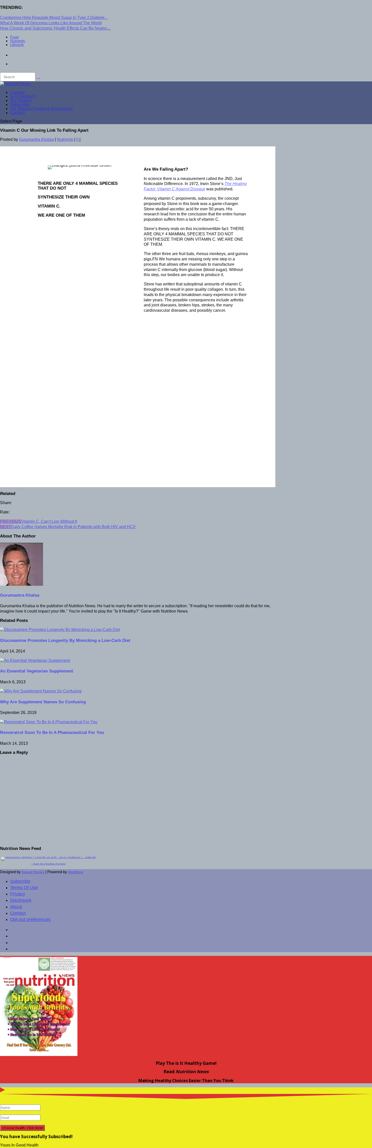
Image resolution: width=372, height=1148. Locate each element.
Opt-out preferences (30, 919)
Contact (17, 112)
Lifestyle (17, 44)
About (16, 906)
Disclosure (20, 900)
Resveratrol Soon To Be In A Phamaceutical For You (52, 732)
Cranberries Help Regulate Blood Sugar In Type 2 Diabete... (54, 17)
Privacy (17, 893)
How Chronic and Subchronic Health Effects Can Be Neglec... (55, 28)
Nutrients (17, 41)
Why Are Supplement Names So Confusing (43, 702)
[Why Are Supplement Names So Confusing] (40, 691)
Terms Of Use (24, 887)
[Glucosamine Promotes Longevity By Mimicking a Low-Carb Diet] (60, 629)
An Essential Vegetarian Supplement (36, 671)
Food (14, 37)
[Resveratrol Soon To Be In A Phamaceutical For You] (48, 722)
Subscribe (20, 881)
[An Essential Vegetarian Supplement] (35, 660)
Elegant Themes (33, 872)
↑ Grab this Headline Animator (48, 863)
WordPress (75, 872)
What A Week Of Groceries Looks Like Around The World (51, 23)
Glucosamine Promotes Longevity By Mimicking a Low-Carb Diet (65, 640)
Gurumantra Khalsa (36, 139)
